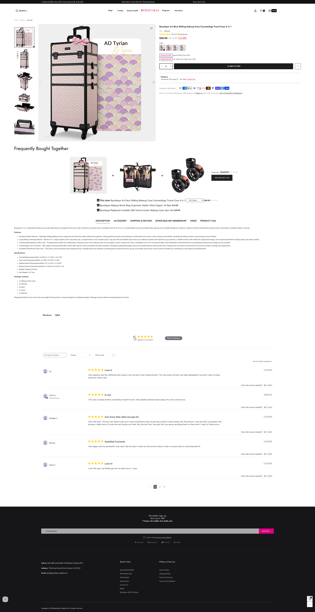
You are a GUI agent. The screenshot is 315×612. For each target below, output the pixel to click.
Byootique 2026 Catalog (129, 592)
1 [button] (155, 486)
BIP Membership (126, 574)
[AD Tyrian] (162, 48)
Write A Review (173, 338)
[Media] (151, 28)
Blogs (122, 588)
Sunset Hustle (132, 10)
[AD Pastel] (182, 48)
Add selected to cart (222, 178)
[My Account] (255, 11)
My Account (124, 581)
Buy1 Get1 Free (181, 2)
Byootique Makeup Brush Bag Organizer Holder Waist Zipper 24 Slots (136, 205)
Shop (110, 10)
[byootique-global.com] (150, 10)
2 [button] (159, 486)
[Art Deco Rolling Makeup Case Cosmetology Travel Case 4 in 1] (24, 59)
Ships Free (191, 79)
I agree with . (159, 537)
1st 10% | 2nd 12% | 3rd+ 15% (184, 59)
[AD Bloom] (175, 48)
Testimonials (124, 577)
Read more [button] (214, 424)
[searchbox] (55, 355)
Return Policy (164, 570)
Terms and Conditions (167, 581)
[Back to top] (310, 604)
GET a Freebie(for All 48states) (231, 93)
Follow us (199, 93)
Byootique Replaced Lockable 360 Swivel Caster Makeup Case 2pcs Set (136, 210)
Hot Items (179, 10)
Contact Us (124, 585)
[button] (40, 82)
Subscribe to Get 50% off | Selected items (120, 2)
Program (166, 10)
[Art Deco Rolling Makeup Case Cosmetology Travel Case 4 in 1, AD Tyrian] (97, 82)
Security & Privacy (166, 577)
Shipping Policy (165, 574)
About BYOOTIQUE (127, 570)
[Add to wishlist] (298, 66)
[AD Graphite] (169, 48)
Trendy (120, 10)
